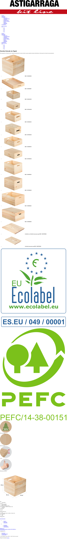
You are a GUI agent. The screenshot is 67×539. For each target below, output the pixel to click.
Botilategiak (5, 23)
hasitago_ (8, 537)
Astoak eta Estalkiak (7, 18)
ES (4, 27)
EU (2, 26)
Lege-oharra (3, 533)
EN (4, 30)
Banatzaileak (5, 522)
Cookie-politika (4, 534)
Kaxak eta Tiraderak (6, 21)
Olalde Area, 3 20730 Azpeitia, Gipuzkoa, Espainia (5, 529)
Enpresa (3, 15)
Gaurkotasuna (4, 24)
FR (4, 29)
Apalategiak (5, 19)
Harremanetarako (4, 43)
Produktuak (3, 17)
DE (4, 31)
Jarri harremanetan (2, 518)
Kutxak (5, 39)
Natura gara (3, 16)
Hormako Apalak (6, 20)
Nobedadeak (5, 35)
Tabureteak (5, 22)
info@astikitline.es (13, 529)
